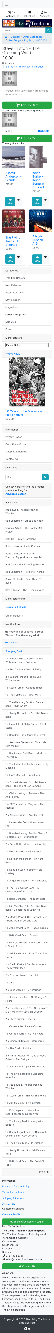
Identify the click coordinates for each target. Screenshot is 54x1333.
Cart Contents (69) (12, 14)
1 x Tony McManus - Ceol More (23, 694)
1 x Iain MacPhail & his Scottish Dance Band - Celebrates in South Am (26, 908)
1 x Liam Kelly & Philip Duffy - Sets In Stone (26, 726)
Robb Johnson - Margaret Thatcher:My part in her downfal (23, 555)
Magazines (11, 307)
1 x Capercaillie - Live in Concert (24, 1026)
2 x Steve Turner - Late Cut (20, 1018)
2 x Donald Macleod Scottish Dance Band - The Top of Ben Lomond (25, 784)
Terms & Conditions (13, 1192)
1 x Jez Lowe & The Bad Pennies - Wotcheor (24, 1086)
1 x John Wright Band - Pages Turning (26, 927)
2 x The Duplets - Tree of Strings (24, 669)
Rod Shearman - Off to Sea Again (24, 520)
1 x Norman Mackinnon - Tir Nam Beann (24, 860)
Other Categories (32, 36)
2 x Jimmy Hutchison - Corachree (24, 1040)
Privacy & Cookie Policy (15, 1186)
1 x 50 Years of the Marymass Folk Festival (25, 806)
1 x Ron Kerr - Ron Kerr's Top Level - (25, 734)
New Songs (14, 40)
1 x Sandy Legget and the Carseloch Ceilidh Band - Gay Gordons (25, 1134)
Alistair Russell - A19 (38, 240)
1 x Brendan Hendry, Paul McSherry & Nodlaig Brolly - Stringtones (26, 835)
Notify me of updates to (24, 633)
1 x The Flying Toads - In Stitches (24, 1142)
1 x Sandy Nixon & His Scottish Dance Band (26, 715)
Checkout (29, 15)
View (10, 203)
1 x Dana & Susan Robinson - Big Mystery (23, 871)
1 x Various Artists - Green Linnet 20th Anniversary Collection (24, 660)
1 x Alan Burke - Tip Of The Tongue (25, 1066)
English (28, 40)
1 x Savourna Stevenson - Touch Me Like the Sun (25, 744)
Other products (14, 615)
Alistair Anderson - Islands (13, 176)
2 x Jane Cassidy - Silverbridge (23, 989)
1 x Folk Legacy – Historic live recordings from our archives (22, 1112)
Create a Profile (11, 1214)
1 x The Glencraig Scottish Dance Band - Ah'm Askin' (24, 704)
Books (8, 329)
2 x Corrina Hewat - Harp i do (22, 975)
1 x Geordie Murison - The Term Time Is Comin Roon (26, 944)
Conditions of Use (15, 444)
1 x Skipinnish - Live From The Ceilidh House (26, 955)
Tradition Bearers (15, 277)
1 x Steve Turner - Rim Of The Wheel (25, 1095)
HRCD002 (41, 40)
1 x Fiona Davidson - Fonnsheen (23, 851)
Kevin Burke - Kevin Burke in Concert (38, 180)
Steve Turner (12, 299)
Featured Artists (14, 292)
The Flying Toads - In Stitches (12, 241)
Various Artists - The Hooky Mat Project (23, 530)
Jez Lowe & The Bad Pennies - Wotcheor (22, 511)
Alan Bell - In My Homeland (20, 538)
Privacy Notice (13, 436)
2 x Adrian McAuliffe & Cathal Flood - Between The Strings (26, 1057)
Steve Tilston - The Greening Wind (24, 589)
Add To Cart (29, 105)
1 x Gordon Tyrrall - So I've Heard (24, 1033)
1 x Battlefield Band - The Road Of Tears (24, 1163)
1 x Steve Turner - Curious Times (23, 687)
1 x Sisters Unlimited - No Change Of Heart (26, 999)
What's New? (12, 353)
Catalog (15, 36)
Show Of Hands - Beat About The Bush (24, 581)
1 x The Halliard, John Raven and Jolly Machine (27, 766)
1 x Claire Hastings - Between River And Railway (25, 795)
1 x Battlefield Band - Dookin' (22, 935)
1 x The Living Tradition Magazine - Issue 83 (25, 1075)
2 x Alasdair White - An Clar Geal (24, 815)
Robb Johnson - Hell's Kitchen (22, 546)
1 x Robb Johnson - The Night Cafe (25, 898)
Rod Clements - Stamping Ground (24, 564)
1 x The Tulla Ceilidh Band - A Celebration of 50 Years (22, 889)
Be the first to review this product (25, 66)
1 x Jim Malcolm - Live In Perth (22, 1102)
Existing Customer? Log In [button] (28, 1221)
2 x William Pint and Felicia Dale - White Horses (24, 678)
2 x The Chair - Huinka (18, 1048)
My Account (44, 14)
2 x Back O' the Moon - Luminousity (25, 844)
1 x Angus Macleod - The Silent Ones (26, 880)
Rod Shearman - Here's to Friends (24, 571)
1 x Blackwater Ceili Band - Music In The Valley (25, 755)
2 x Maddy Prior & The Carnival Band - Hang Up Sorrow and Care (26, 918)
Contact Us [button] (28, 1266)
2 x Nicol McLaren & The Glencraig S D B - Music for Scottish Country (26, 1010)
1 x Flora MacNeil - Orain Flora (22, 774)
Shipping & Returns (16, 451)
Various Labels (15, 607)
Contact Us (11, 458)
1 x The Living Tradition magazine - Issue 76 (25, 1123)
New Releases (13, 285)
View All (13, 642)
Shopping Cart (13, 651)
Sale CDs (10, 321)
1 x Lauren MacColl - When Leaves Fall (25, 824)
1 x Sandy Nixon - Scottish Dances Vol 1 (25, 1152)
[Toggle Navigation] (6, 4)
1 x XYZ (9, 982)
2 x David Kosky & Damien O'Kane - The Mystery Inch (25, 966)
